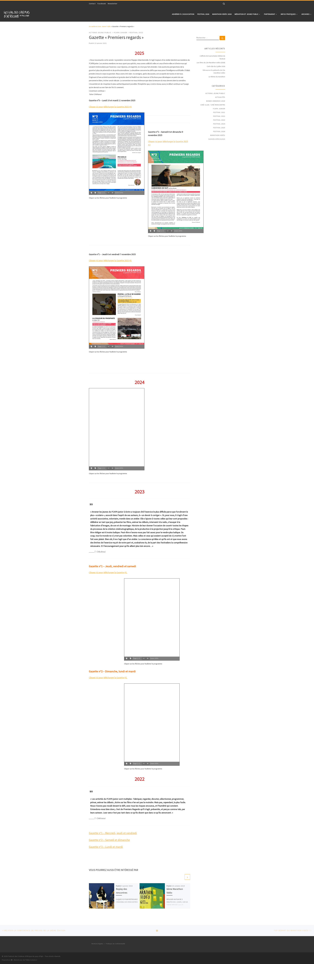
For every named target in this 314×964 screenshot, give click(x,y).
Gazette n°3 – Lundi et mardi (106, 846)
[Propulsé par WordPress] (12, 960)
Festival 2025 (219, 128)
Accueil (91, 26)
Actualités (220, 97)
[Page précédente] (91, 192)
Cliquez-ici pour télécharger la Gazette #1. (108, 572)
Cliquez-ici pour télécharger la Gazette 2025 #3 (110, 106)
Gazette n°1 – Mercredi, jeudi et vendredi (113, 833)
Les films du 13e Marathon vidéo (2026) (211, 62)
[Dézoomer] (108, 192)
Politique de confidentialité (115, 944)
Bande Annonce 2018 (215, 101)
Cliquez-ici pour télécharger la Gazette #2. (108, 677)
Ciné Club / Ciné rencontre (212, 105)
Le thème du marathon (217, 77)
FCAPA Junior (219, 108)
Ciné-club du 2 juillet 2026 (216, 66)
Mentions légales (97, 944)
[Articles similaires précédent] (181, 877)
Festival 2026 (219, 131)
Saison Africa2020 (216, 139)
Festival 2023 (219, 120)
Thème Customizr (31, 960)
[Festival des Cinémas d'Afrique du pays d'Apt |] (17, 13)
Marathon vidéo (217, 135)
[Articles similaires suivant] (187, 877)
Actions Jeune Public (103, 26)
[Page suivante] (95, 192)
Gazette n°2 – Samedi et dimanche (109, 840)
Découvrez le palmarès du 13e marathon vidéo (214, 71)
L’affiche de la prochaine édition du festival (212, 57)
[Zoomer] (112, 192)
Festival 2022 (219, 116)
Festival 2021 (219, 112)
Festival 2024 (219, 124)
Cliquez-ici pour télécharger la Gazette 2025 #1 (110, 260)
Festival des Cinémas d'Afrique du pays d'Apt (25, 956)
